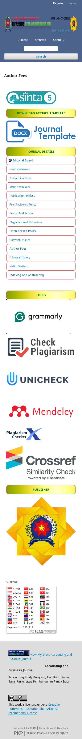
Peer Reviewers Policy (22, 204)
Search (41, 56)
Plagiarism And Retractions (25, 222)
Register (58, 3)
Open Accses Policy (22, 231)
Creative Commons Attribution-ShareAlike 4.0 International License (34, 708)
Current (23, 40)
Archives (40, 40)
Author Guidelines (20, 178)
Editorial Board (23, 160)
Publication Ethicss (22, 196)
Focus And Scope (21, 213)
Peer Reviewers (19, 169)
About (57, 40)
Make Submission (19, 186)
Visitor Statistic (18, 266)
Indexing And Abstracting (26, 275)
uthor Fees (19, 248)
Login (72, 3)
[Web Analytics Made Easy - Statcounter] (18, 654)
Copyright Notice (19, 239)
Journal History (21, 257)
